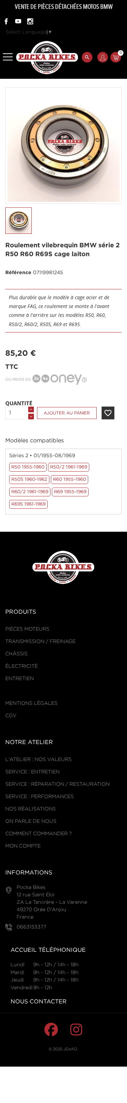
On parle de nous (30, 821)
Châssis (16, 654)
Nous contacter (39, 1001)
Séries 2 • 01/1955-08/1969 (42, 456)
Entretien (19, 679)
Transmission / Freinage (40, 641)
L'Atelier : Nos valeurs (38, 759)
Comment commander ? (38, 834)
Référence (18, 273)
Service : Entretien (32, 772)
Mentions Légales (31, 703)
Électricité (21, 666)
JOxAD (70, 1049)
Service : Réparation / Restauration (57, 784)
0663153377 (31, 927)
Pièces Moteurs (27, 629)
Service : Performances (39, 797)
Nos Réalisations (30, 809)
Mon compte (23, 846)
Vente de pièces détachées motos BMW (64, 7)
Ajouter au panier (67, 413)
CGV (11, 716)
